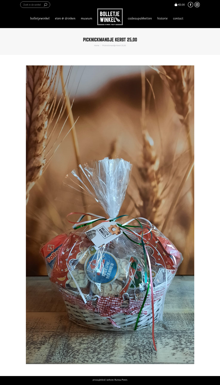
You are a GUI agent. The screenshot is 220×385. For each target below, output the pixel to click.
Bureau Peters (120, 379)
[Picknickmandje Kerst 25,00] (110, 214)
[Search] (45, 4)
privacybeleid (99, 379)
